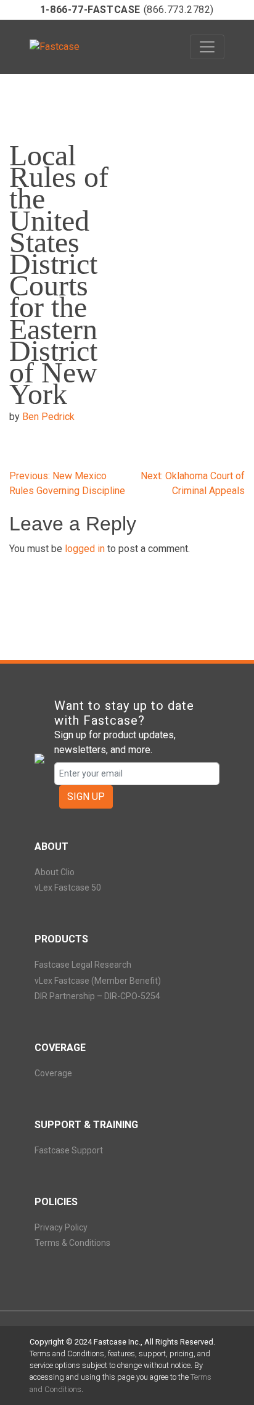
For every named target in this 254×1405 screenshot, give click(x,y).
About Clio (55, 872)
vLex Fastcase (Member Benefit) (98, 981)
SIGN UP (86, 796)
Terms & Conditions (72, 1243)
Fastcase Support (69, 1150)
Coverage (53, 1073)
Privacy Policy (61, 1227)
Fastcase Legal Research (83, 965)
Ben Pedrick (48, 416)
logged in (85, 548)
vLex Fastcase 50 (68, 887)
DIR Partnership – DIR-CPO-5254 (97, 996)
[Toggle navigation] (207, 47)
